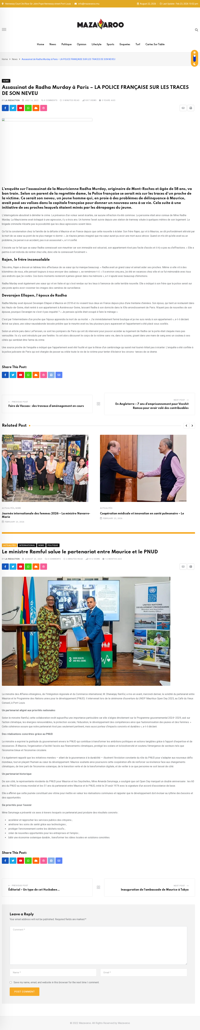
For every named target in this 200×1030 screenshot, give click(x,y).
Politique (66, 44)
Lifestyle (96, 44)
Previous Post (20, 402)
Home (40, 44)
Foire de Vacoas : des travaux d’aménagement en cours (46, 406)
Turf (137, 44)
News (52, 44)
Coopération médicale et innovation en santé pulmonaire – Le (142, 513)
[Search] (196, 30)
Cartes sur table (155, 44)
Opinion (81, 44)
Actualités (8, 508)
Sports (110, 44)
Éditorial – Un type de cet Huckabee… (34, 889)
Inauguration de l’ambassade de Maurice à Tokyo (155, 889)
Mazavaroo (124, 1023)
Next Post (179, 400)
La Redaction (12, 100)
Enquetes (125, 44)
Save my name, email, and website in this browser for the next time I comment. (56, 982)
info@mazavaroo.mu (88, 3)
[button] (186, 426)
